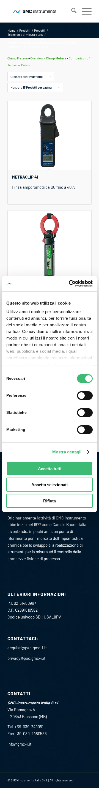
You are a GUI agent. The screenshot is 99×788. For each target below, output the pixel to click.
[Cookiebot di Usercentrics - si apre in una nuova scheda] (70, 283)
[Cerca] (71, 11)
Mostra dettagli (67, 452)
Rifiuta (49, 500)
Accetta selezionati (49, 484)
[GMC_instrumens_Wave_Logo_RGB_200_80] (41, 11)
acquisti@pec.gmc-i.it (27, 647)
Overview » (37, 58)
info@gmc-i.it (19, 744)
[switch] (85, 395)
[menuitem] (71, 11)
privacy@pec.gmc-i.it (26, 658)
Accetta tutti (49, 468)
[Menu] (84, 11)
